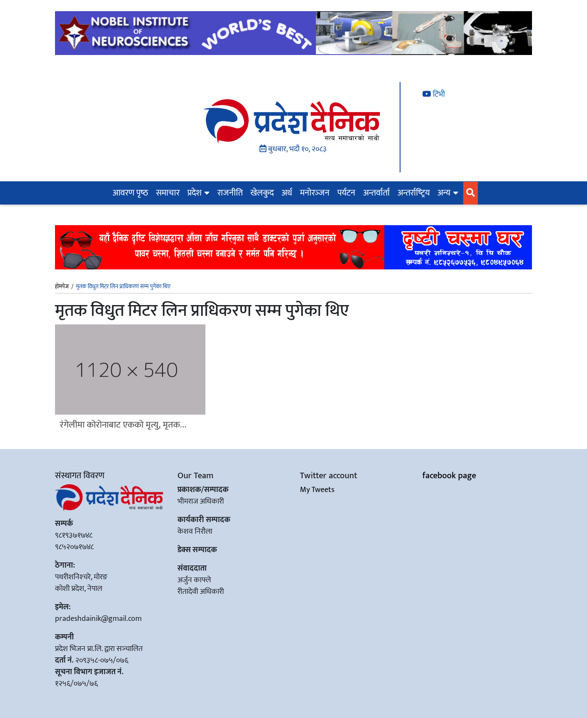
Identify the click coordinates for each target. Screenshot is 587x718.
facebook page (449, 475)
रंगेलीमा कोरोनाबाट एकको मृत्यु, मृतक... (123, 424)
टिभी (438, 94)
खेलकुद (262, 193)
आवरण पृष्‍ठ (130, 193)
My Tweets (317, 489)
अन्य (443, 193)
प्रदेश (194, 193)
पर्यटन (346, 193)
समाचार (168, 193)
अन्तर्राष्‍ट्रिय (413, 193)
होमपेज (62, 287)
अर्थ (286, 193)
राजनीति (230, 193)
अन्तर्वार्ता (376, 193)
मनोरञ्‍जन (315, 193)
